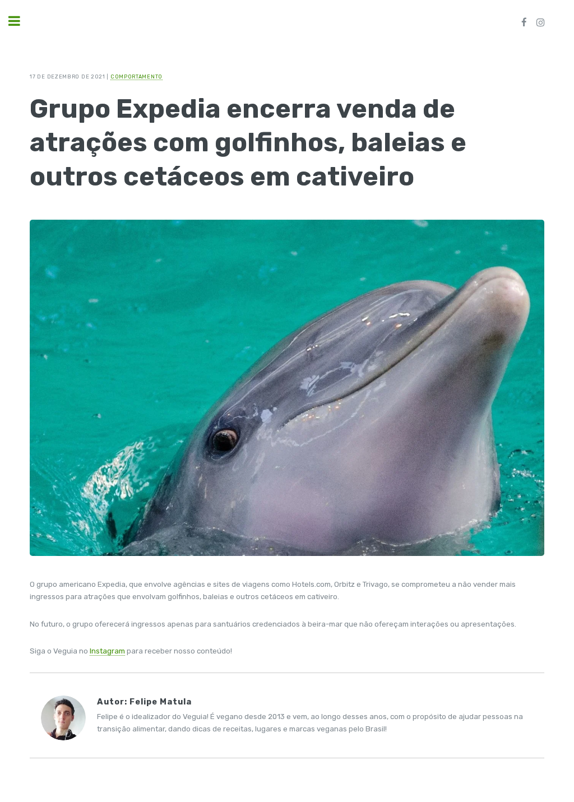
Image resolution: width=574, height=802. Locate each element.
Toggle (20, 21)
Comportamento (136, 76)
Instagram (107, 651)
